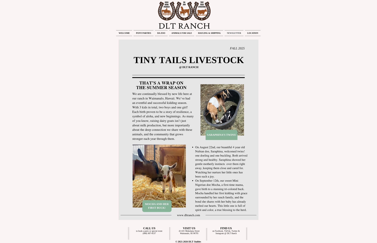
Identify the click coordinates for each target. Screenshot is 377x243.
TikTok (227, 231)
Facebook (219, 231)
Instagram (220, 233)
